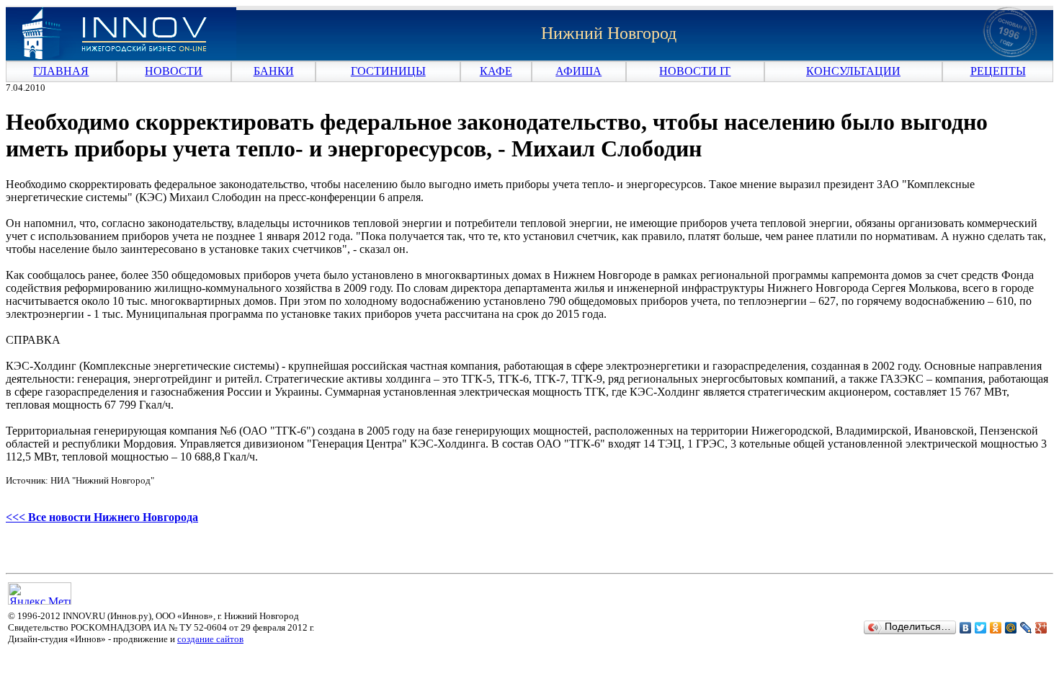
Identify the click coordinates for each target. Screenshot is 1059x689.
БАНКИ (274, 71)
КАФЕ (496, 71)
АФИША (578, 71)
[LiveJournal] (1026, 627)
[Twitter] (980, 627)
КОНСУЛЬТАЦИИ (853, 71)
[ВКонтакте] (965, 627)
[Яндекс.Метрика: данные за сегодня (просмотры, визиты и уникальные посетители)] (39, 593)
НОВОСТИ (173, 71)
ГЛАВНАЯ (61, 71)
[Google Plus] (1041, 627)
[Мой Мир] (1011, 627)
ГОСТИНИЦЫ (388, 71)
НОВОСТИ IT (694, 71)
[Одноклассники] (996, 627)
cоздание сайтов (210, 639)
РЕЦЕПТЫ (998, 71)
